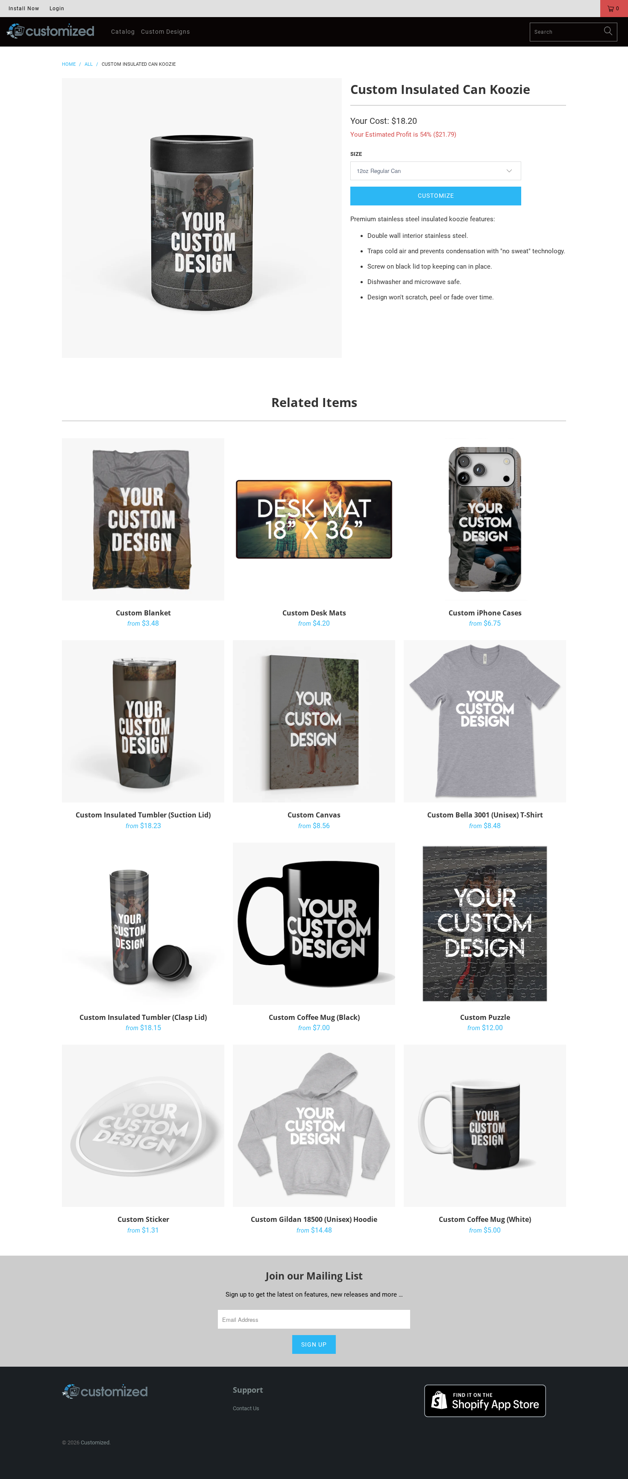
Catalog (123, 31)
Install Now (24, 9)
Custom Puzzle (485, 924)
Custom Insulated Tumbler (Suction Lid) (143, 721)
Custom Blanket (143, 519)
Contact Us (246, 1408)
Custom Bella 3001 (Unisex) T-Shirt (485, 721)
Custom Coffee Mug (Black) (314, 924)
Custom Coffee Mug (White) (485, 1126)
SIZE (356, 154)
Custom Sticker (143, 1126)
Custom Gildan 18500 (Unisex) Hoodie (314, 1126)
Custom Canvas (314, 721)
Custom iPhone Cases (485, 519)
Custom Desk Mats (314, 519)
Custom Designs (165, 31)
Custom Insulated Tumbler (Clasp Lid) (143, 924)
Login (57, 9)
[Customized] (50, 31)
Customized (95, 1442)
